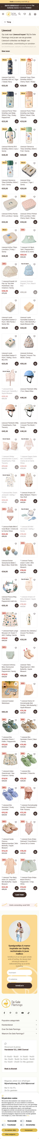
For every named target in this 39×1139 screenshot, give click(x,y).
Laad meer (19, 895)
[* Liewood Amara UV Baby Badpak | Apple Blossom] (28, 585)
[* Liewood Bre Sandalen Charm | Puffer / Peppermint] (10, 725)
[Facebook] (4, 1012)
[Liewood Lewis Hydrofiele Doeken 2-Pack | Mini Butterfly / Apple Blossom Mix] (28, 306)
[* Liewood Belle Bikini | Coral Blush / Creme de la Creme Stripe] (10, 515)
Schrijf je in (19, 985)
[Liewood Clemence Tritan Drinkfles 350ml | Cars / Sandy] (10, 168)
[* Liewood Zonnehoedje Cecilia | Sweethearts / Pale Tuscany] (28, 793)
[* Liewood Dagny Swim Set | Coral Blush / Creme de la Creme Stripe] (28, 445)
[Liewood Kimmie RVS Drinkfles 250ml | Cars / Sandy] (10, 135)
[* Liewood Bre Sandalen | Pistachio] (28, 759)
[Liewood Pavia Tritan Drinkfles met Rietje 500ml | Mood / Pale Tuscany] (28, 99)
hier (28, 1115)
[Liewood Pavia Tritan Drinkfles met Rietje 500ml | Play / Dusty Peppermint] (10, 99)
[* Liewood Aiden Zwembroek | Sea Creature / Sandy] (10, 759)
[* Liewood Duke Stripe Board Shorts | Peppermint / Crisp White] (28, 866)
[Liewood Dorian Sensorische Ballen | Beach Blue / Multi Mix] (10, 549)
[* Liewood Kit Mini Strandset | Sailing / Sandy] (28, 515)
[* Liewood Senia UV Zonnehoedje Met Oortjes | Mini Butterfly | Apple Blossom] (28, 689)
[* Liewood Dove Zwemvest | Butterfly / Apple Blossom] (10, 377)
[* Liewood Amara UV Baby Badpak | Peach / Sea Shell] (28, 481)
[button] (2, 14)
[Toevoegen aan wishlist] (16, 60)
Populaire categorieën (11, 1020)
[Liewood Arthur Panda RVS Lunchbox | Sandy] (10, 202)
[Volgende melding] (37, 6)
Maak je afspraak (10, 1068)
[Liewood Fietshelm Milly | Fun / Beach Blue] (28, 377)
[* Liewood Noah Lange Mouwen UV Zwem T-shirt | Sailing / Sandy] (10, 619)
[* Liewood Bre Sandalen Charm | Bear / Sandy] (28, 725)
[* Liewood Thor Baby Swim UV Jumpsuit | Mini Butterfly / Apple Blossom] (10, 866)
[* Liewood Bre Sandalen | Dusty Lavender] (10, 793)
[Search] (19, 14)
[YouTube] (22, 1012)
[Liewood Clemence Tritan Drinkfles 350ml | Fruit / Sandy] (28, 135)
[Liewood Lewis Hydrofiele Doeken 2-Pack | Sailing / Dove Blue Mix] (10, 341)
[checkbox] (4, 1121)
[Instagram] (16, 1012)
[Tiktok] (28, 1012)
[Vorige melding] (1, 6)
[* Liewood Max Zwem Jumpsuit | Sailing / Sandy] (10, 481)
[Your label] (17, 397)
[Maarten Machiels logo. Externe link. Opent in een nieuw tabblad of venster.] (3, 1096)
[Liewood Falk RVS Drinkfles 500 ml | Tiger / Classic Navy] (10, 66)
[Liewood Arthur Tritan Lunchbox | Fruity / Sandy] (10, 235)
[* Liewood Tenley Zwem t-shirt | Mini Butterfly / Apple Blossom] (28, 549)
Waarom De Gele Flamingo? (13, 1033)
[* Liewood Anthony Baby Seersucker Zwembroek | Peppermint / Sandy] (10, 653)
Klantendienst (7, 1025)
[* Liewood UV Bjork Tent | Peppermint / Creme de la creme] (28, 235)
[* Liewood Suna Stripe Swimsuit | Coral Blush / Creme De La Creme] (28, 827)
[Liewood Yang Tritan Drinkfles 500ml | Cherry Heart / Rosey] (28, 66)
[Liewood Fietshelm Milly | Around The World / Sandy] (28, 411)
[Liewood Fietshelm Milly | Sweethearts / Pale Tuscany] (10, 411)
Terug (9, 22)
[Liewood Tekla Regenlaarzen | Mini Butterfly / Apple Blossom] (28, 653)
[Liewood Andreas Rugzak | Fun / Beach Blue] (28, 269)
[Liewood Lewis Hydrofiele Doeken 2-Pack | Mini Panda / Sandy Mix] (10, 306)
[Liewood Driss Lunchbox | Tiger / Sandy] (28, 168)
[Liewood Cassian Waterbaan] (10, 689)
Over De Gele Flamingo (11, 1029)
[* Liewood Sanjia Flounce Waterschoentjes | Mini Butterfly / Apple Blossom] (10, 827)
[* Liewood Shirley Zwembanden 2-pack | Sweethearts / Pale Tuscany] (10, 445)
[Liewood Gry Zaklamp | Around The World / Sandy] (28, 619)
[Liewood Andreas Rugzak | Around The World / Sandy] (28, 341)
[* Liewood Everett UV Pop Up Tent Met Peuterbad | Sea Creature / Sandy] (10, 269)
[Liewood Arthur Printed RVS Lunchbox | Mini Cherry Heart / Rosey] (28, 202)
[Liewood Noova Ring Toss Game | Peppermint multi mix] (10, 585)
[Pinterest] (10, 1012)
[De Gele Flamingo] (11, 14)
